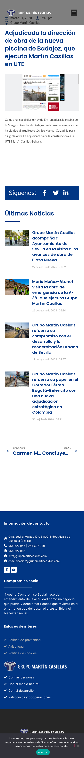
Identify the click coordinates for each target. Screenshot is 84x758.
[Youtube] (14, 570)
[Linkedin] (7, 570)
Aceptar (43, 752)
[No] (77, 745)
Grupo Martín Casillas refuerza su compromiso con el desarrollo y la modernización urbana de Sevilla (55, 338)
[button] (74, 13)
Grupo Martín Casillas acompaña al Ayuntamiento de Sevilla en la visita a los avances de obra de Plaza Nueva (55, 246)
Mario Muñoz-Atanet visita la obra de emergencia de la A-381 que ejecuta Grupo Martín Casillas (54, 292)
